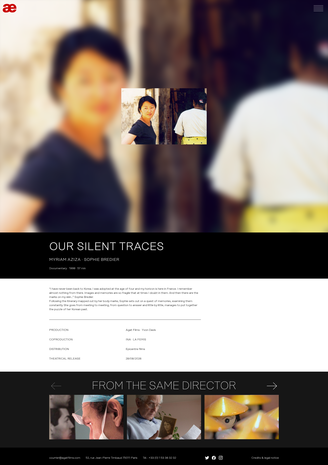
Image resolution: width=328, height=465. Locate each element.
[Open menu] (318, 8)
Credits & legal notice (265, 457)
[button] (272, 386)
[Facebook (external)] (214, 458)
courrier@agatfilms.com (64, 457)
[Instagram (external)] (221, 458)
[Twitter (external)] (207, 458)
